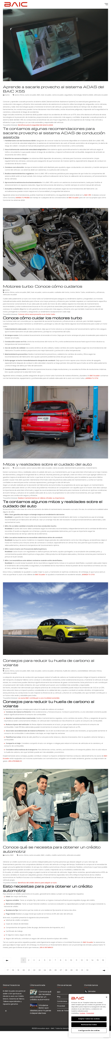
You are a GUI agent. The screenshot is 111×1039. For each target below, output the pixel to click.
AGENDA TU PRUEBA (23, 198)
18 (13, 970)
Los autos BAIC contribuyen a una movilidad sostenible (38, 698)
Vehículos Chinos (95, 671)
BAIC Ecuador (74, 198)
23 (40, 970)
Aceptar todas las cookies (89, 1019)
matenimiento (91, 468)
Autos (7, 95)
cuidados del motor (62, 292)
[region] (89, 1015)
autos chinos (19, 95)
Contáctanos (62, 1001)
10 (71, 960)
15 (98, 960)
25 (50, 970)
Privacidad (61, 1006)
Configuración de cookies (89, 1030)
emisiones (58, 671)
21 (29, 970)
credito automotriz (58, 855)
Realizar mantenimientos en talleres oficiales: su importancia (41, 498)
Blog (58, 997)
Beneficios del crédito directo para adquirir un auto (37, 883)
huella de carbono (70, 671)
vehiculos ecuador (101, 95)
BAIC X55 (87, 195)
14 (92, 960)
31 (82, 970)
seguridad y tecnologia (73, 95)
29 (71, 970)
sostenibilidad (83, 671)
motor (72, 292)
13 (87, 960)
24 (45, 970)
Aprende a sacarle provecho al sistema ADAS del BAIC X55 (53, 88)
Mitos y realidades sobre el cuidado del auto (47, 464)
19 (18, 970)
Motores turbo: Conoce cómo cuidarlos (42, 286)
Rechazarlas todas (89, 1025)
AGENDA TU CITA (92, 378)
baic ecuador (46, 95)
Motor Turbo (80, 292)
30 (77, 970)
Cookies (82, 1013)
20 (24, 970)
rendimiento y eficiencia (95, 292)
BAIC (38, 95)
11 (76, 960)
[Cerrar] (106, 997)
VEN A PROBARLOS (15, 761)
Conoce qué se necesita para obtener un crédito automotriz (52, 849)
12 (82, 960)
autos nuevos (32, 468)
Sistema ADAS (87, 95)
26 (56, 970)
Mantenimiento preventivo (75, 468)
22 (34, 970)
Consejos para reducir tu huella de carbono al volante (48, 662)
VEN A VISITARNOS (46, 947)
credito (48, 855)
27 (61, 970)
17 (8, 970)
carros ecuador (58, 95)
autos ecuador (30, 95)
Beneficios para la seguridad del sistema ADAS (35, 125)
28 (66, 970)
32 (87, 970)
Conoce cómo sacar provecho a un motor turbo (36, 314)
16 (103, 960)
